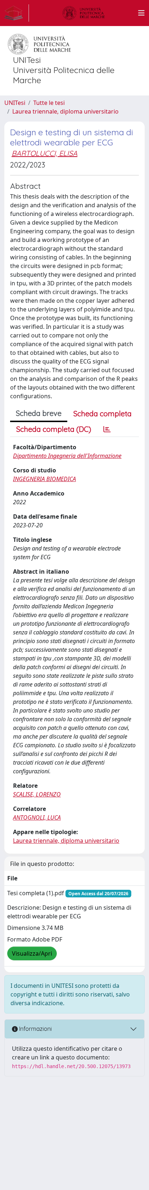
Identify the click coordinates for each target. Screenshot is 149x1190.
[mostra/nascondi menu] (141, 13)
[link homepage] (16, 13)
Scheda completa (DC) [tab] (53, 429)
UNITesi (14, 103)
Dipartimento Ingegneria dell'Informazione (67, 456)
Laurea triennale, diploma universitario (65, 111)
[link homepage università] (83, 13)
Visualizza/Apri (32, 953)
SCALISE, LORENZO (37, 794)
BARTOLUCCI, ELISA (44, 153)
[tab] (107, 429)
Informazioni (35, 1028)
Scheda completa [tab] (102, 413)
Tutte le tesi (49, 103)
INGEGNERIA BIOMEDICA (44, 479)
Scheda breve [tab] (38, 413)
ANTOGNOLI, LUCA (37, 817)
